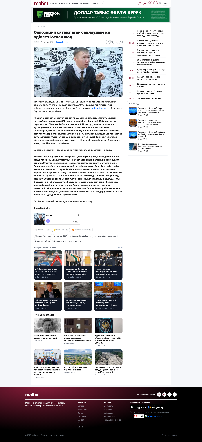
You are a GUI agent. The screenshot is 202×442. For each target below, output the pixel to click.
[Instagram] (140, 3)
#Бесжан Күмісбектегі (81, 236)
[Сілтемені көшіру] (108, 42)
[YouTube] (145, 3)
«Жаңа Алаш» (99, 108)
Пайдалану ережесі (112, 420)
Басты (36, 27)
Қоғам (75, 3)
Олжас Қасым (62, 42)
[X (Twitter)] (121, 42)
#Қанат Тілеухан (43, 236)
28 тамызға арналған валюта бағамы (151, 85)
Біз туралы (108, 406)
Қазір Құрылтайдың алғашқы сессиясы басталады (151, 70)
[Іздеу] (160, 3)
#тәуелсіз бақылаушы (105, 236)
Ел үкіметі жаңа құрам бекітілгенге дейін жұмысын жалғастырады (151, 62)
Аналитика (64, 3)
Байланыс (108, 413)
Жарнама (108, 409)
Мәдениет (85, 3)
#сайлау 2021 (60, 236)
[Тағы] (102, 3)
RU (165, 3)
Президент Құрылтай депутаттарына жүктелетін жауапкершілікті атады (150, 43)
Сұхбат (81, 420)
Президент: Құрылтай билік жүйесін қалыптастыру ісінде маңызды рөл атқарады (151, 33)
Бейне (80, 427)
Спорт (80, 423)
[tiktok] (155, 3)
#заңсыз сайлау (42, 241)
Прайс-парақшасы (169, 435)
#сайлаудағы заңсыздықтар (67, 241)
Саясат (53, 3)
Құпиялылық (109, 416)
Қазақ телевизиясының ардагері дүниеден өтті (148, 78)
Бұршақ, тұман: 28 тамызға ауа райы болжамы (150, 92)
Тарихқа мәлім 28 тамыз (149, 99)
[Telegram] (112, 42)
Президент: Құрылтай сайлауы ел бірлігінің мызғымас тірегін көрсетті (150, 52)
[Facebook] (150, 3)
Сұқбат (95, 3)
